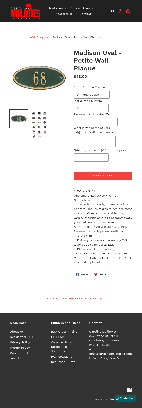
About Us (17, 331)
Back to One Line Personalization (74, 298)
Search (15, 358)
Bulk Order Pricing (64, 331)
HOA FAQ (57, 337)
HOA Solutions (61, 356)
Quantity (80, 150)
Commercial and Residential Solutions (63, 346)
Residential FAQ (21, 337)
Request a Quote (63, 362)
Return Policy (20, 347)
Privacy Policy (20, 342)
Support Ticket (21, 353)
